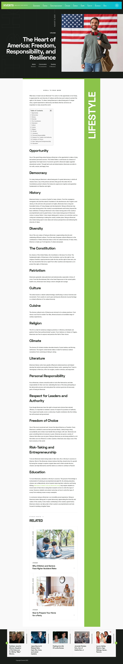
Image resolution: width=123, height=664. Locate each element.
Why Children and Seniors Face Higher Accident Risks (44, 567)
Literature (35, 133)
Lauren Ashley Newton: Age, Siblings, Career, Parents (101, 649)
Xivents (8, 5)
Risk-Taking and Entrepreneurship (41, 141)
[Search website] (117, 5)
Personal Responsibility (38, 135)
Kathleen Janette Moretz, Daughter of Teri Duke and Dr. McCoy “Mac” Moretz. (15, 650)
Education (35, 143)
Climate (34, 131)
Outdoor (75, 6)
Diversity (34, 119)
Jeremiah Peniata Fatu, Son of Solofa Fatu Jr (80, 648)
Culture (34, 125)
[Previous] (7, 643)
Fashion (45, 6)
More (105, 6)
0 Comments (43, 66)
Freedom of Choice (37, 139)
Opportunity (35, 113)
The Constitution (36, 121)
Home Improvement (56, 6)
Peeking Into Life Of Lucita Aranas (58, 647)
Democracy (35, 115)
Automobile (36, 6)
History (34, 117)
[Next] (116, 643)
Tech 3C (89, 6)
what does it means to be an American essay (47, 485)
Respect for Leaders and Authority (42, 137)
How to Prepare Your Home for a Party (44, 614)
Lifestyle (67, 6)
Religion (34, 129)
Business (97, 6)
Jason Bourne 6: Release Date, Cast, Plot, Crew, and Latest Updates (36, 650)
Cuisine (34, 127)
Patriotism (34, 123)
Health (82, 6)
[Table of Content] (51, 111)
